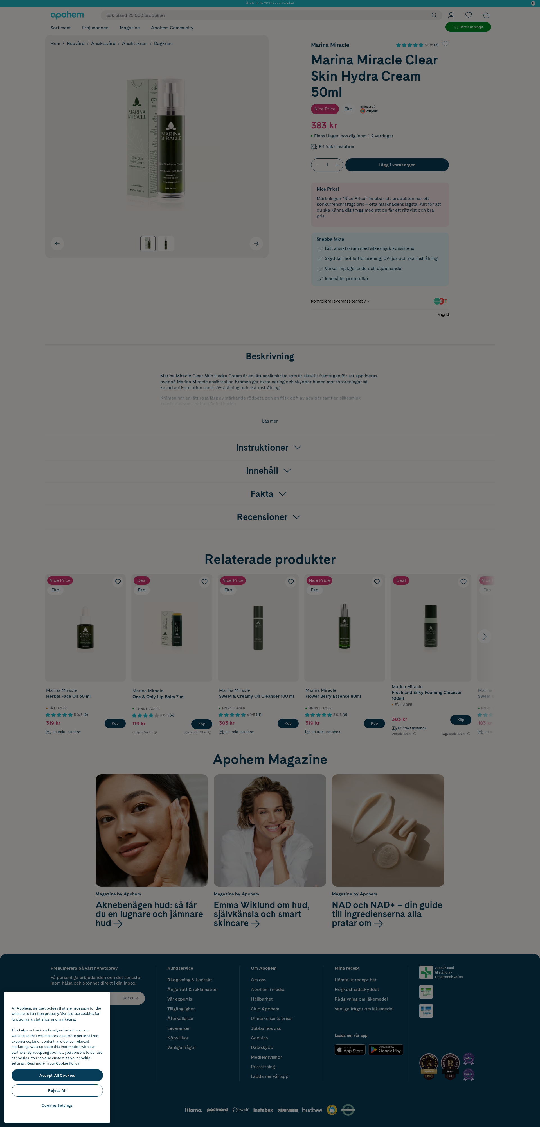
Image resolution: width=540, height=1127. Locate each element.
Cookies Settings (57, 1105)
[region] (57, 1057)
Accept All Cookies (57, 1075)
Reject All (57, 1090)
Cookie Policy (67, 1063)
